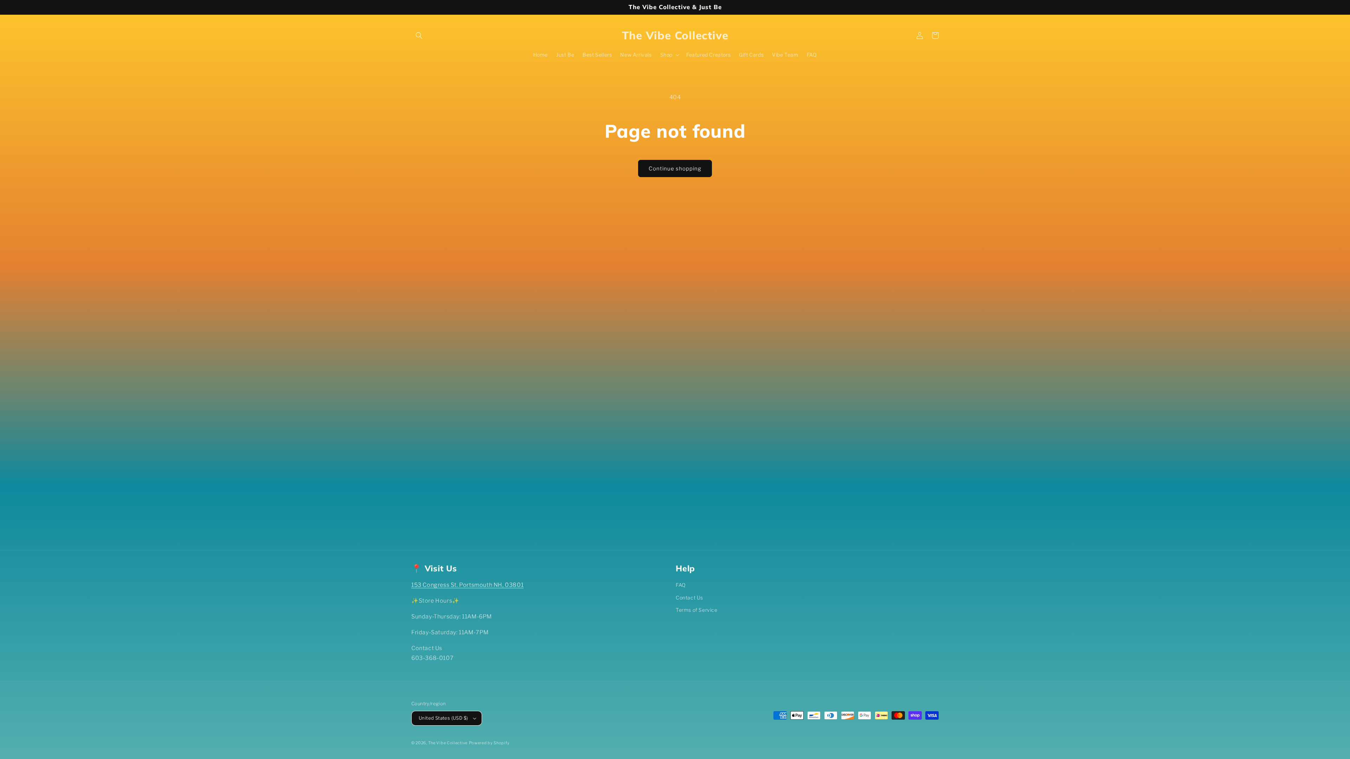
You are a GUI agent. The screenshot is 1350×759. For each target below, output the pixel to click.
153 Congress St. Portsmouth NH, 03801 (467, 585)
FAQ (681, 585)
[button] (419, 35)
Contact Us (689, 598)
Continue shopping (675, 169)
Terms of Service (697, 610)
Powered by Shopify (489, 742)
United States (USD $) (443, 718)
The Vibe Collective (448, 742)
